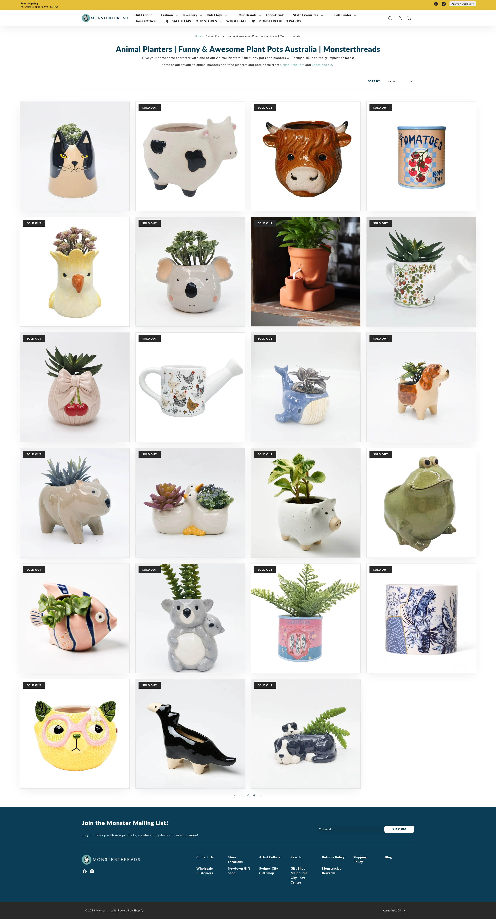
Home (198, 36)
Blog (388, 857)
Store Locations (235, 859)
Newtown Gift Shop (239, 871)
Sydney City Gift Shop (268, 871)
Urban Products (292, 64)
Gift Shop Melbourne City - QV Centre (299, 875)
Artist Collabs (269, 857)
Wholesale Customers (204, 871)
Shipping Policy (360, 859)
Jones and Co (322, 64)
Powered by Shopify (130, 910)
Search (296, 857)
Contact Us (205, 857)
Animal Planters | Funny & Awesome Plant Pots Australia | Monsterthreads (253, 36)
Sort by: (374, 81)
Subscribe (399, 829)
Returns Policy (333, 857)
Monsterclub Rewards (332, 871)
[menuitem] (145, 15)
